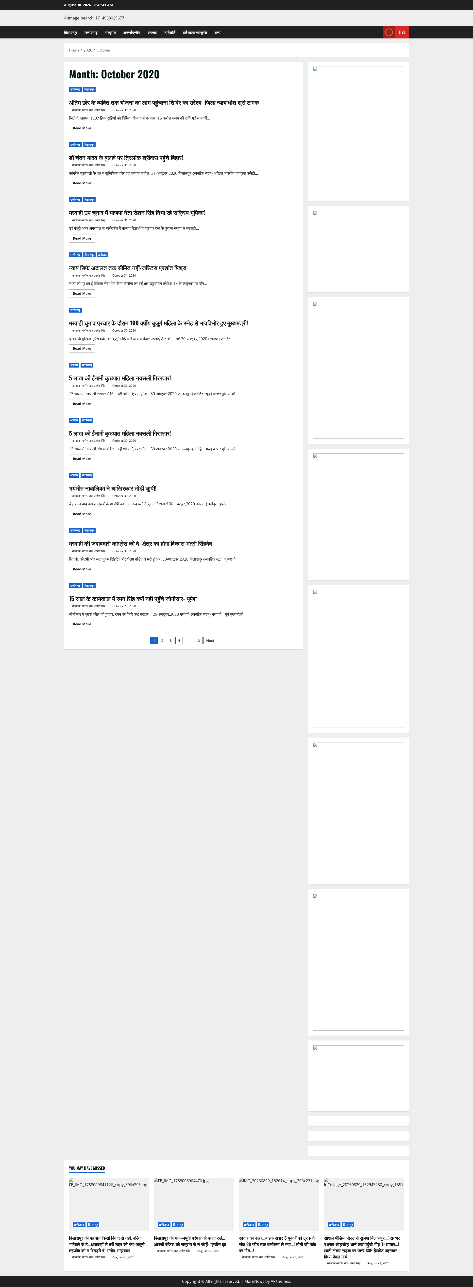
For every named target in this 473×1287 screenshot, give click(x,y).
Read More (84, 128)
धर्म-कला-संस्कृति (195, 32)
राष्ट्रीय (110, 32)
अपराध (152, 32)
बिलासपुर (70, 32)
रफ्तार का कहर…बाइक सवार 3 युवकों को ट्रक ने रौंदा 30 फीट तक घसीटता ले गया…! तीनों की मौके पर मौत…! (277, 1243)
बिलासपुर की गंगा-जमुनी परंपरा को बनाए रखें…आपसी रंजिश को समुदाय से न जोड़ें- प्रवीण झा (190, 1240)
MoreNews (254, 1281)
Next (210, 640)
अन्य (217, 32)
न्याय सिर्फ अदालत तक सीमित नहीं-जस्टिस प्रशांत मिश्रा (127, 267)
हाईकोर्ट (170, 32)
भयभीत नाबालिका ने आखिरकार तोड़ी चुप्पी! (112, 487)
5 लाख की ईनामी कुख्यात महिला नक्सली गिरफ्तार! (120, 377)
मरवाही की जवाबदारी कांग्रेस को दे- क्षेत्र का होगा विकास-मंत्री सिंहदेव (140, 543)
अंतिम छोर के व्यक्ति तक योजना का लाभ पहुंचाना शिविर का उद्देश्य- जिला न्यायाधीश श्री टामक (164, 102)
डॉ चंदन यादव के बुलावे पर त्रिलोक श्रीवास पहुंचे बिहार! (126, 157)
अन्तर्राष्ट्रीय (131, 32)
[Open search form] (377, 32)
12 (198, 640)
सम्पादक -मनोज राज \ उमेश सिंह (88, 110)
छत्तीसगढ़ (91, 32)
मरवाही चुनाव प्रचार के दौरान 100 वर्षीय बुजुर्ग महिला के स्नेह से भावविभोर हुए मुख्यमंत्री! (158, 322)
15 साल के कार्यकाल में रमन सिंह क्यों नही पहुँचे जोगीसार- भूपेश (133, 598)
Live (402, 32)
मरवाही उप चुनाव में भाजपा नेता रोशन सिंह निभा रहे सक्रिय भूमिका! (137, 212)
